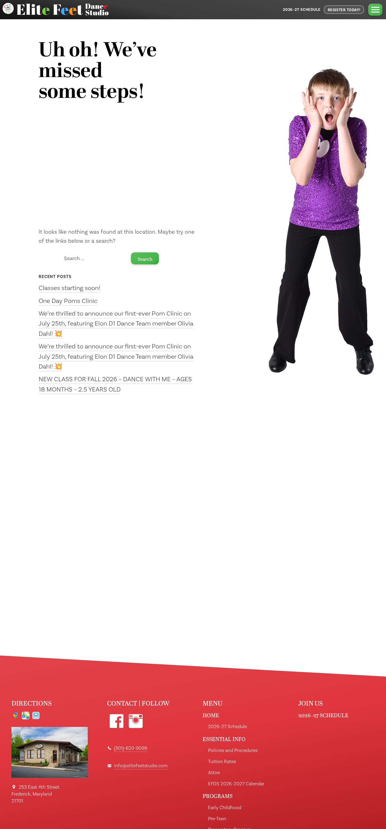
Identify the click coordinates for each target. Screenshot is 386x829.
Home (211, 715)
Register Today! (344, 10)
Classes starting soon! (69, 288)
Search (145, 258)
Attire (214, 773)
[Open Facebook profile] (116, 721)
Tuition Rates (222, 762)
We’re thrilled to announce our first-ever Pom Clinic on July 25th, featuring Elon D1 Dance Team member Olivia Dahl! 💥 (116, 324)
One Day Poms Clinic (68, 301)
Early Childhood (224, 808)
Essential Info (224, 739)
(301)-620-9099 (130, 748)
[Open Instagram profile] (135, 721)
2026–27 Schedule (302, 9)
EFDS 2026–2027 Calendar (236, 784)
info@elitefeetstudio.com (141, 766)
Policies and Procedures (233, 750)
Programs (218, 796)
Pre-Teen (217, 819)
